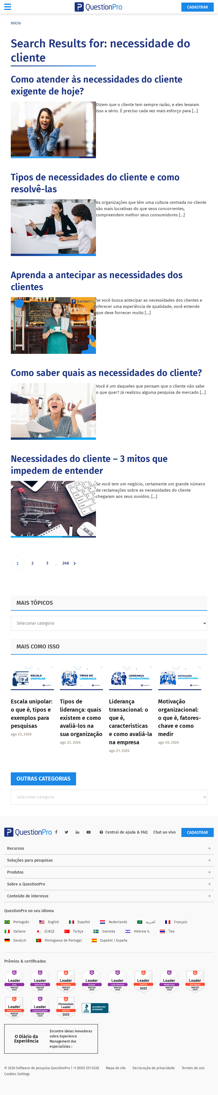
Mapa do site (116, 1068)
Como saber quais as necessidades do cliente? (106, 372)
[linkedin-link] (77, 832)
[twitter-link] (66, 832)
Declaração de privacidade (154, 1068)
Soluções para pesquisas (30, 860)
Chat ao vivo (164, 832)
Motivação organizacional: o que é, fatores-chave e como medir (179, 717)
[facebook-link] (56, 832)
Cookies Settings (17, 1074)
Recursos (15, 848)
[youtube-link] (89, 832)
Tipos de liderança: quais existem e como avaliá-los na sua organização (81, 717)
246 (66, 565)
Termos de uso (193, 1068)
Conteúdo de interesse (28, 896)
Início (16, 23)
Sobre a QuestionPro (26, 884)
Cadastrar (197, 7)
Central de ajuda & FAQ (126, 832)
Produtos (15, 872)
